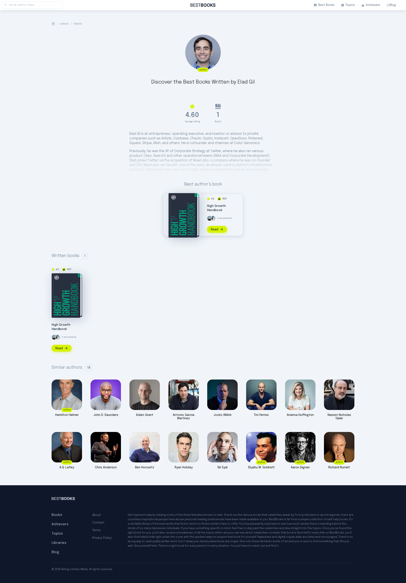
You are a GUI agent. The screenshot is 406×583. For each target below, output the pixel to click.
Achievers (373, 5)
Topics (350, 5)
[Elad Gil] (173, 197)
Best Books (326, 5)
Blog (393, 5)
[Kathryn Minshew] (212, 218)
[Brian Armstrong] (209, 218)
